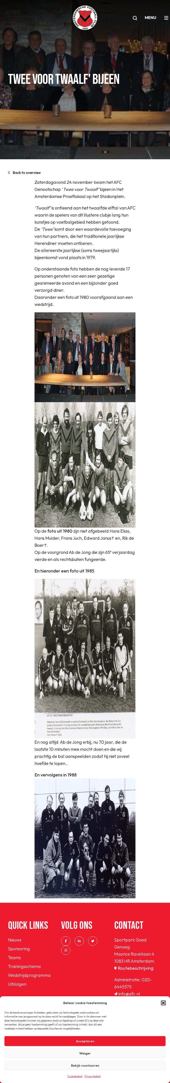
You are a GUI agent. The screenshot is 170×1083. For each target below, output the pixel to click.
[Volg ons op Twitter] (92, 941)
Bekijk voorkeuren (85, 1065)
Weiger (85, 1053)
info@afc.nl (129, 994)
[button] (163, 1003)
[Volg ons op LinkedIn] (79, 941)
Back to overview (27, 172)
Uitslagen (17, 984)
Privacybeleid (92, 1076)
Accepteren (85, 1041)
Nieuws (14, 940)
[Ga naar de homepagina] (85, 17)
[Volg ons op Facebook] (65, 941)
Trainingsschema (24, 966)
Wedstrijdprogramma (29, 975)
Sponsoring (19, 948)
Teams (14, 957)
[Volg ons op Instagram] (65, 950)
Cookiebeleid (74, 1076)
